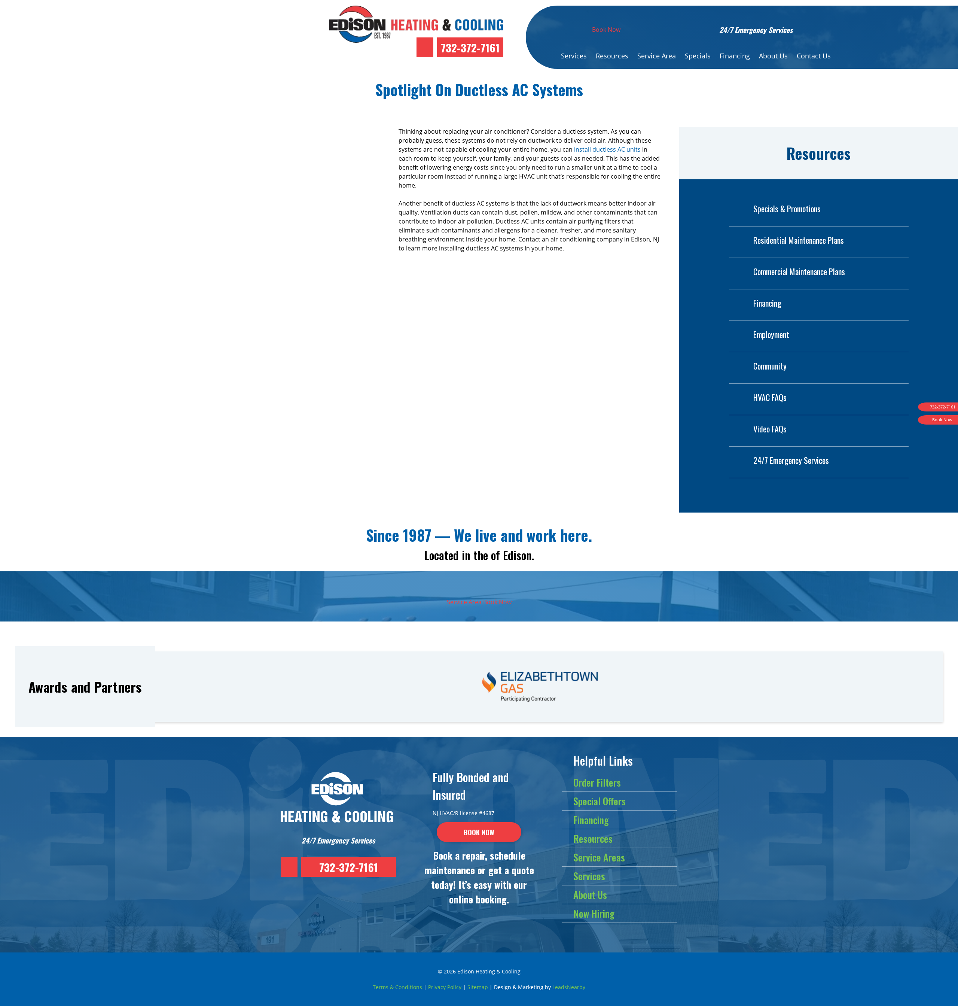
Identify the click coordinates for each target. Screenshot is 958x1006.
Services (574, 55)
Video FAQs (770, 429)
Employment (771, 334)
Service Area (656, 55)
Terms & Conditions (397, 987)
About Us (773, 55)
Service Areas (599, 857)
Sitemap (477, 987)
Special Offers (599, 801)
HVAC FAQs (770, 397)
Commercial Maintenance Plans (799, 271)
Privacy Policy (444, 987)
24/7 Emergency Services (791, 460)
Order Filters (597, 782)
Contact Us (814, 55)
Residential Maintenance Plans (798, 240)
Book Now (606, 29)
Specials (698, 55)
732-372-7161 (470, 47)
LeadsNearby (568, 987)
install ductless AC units (607, 149)
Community (770, 366)
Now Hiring (593, 913)
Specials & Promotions (787, 209)
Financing (735, 55)
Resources (612, 55)
